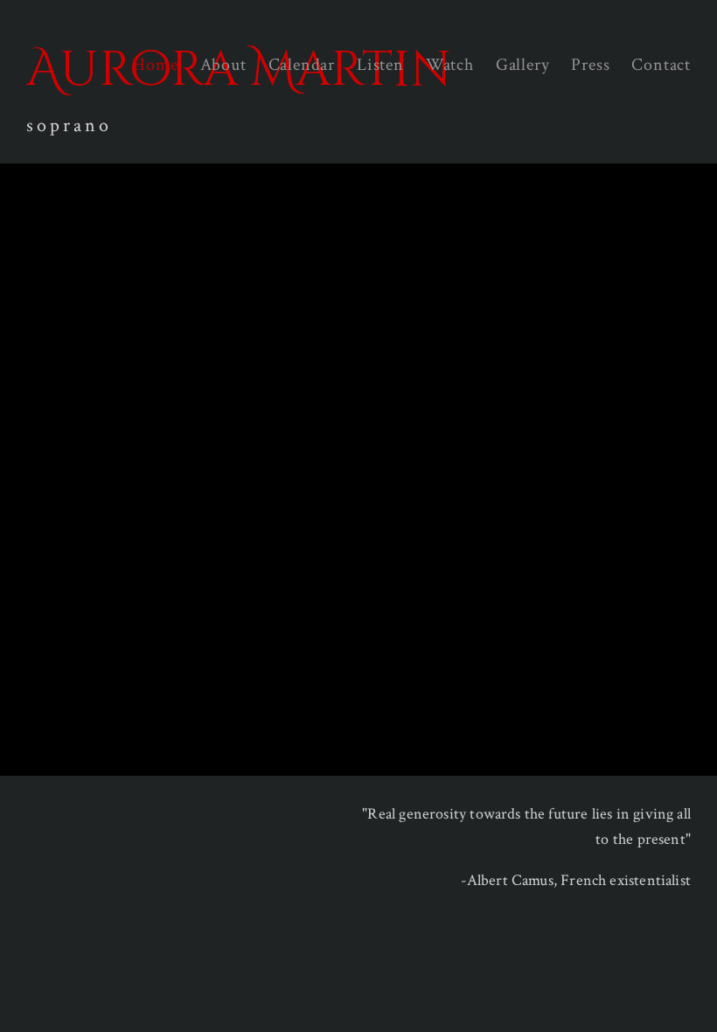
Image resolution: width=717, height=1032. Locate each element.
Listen (380, 64)
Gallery (523, 64)
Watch (450, 64)
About (223, 64)
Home (155, 64)
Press (590, 64)
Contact (661, 64)
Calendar (301, 64)
